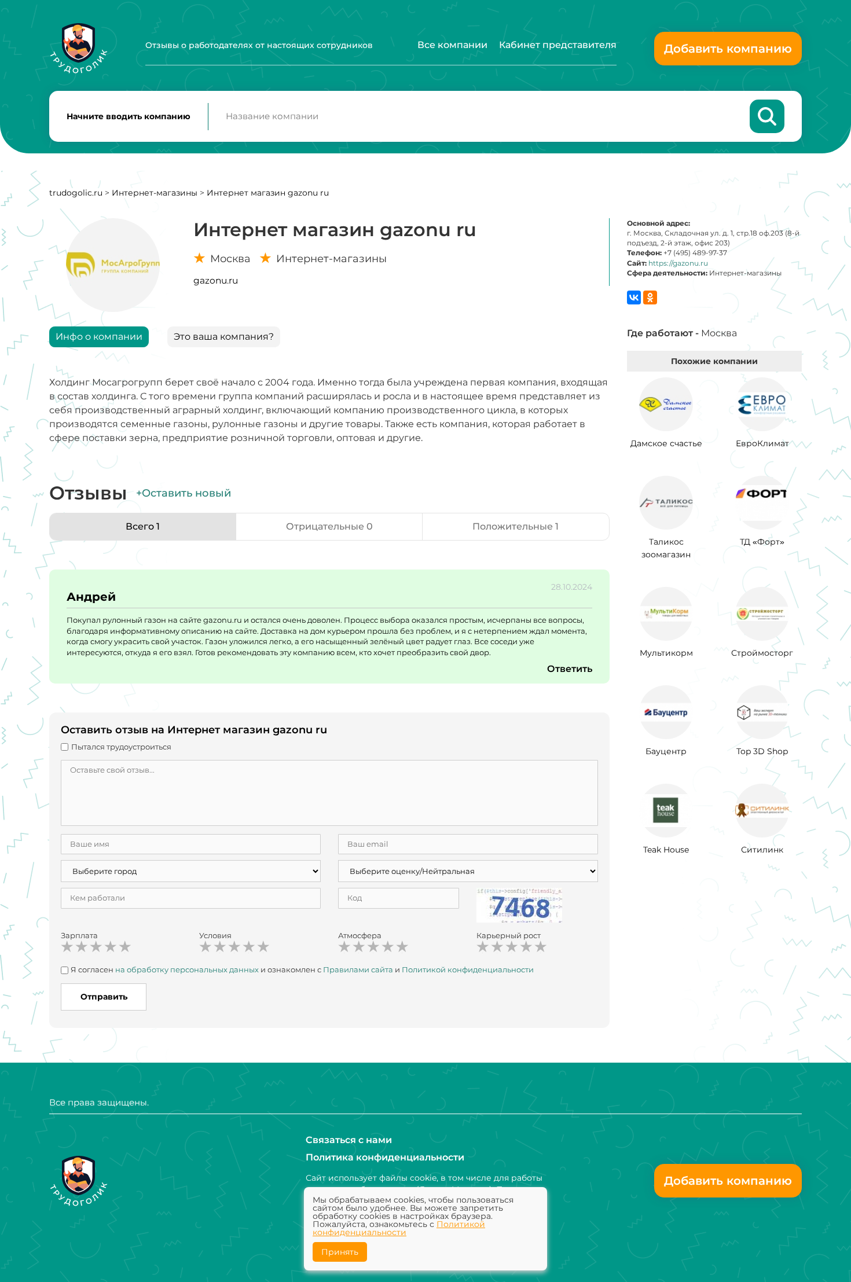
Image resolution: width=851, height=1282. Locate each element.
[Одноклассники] (650, 297)
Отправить (103, 996)
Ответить (569, 668)
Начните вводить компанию (128, 116)
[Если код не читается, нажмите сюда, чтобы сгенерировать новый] (519, 904)
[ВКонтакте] (634, 297)
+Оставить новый (183, 493)
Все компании (452, 44)
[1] (67, 947)
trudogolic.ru (75, 193)
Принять (339, 1252)
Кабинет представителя (558, 44)
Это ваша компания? (224, 336)
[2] (81, 947)
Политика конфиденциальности (385, 1157)
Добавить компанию (728, 49)
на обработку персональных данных (187, 969)
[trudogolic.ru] (78, 48)
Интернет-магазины (154, 193)
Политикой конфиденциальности (468, 969)
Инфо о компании (99, 336)
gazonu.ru (215, 280)
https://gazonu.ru (678, 263)
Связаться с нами (349, 1139)
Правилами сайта (358, 969)
